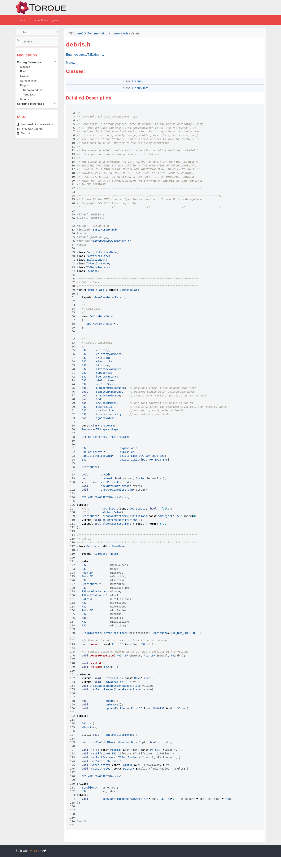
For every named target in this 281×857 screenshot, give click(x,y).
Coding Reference (29, 62)
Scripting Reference (30, 103)
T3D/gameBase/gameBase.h (111, 240)
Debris (137, 81)
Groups (24, 75)
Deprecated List (33, 89)
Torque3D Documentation (90, 33)
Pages (24, 85)
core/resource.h (105, 229)
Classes (25, 66)
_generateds (119, 33)
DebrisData (140, 88)
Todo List (29, 94)
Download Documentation (36, 124)
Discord (25, 133)
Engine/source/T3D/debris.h (86, 54)
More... (71, 62)
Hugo (33, 850)
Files (23, 71)
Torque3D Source (31, 128)
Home (22, 20)
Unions (24, 99)
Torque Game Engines (45, 20)
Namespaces (28, 80)
